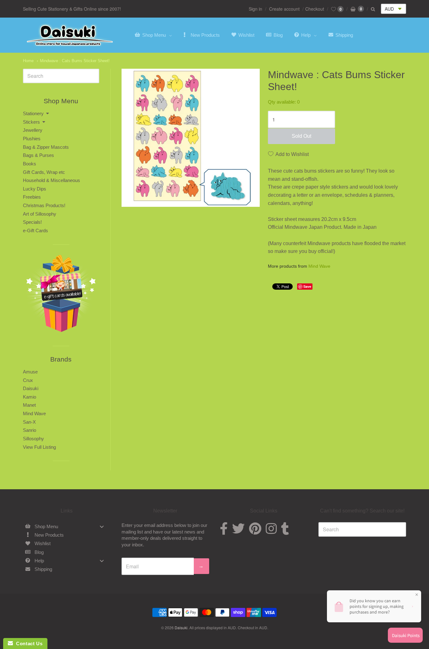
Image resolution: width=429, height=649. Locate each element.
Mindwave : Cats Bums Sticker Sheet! (75, 60)
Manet (29, 405)
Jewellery (32, 130)
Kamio (29, 397)
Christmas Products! (44, 205)
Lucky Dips (34, 188)
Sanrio (29, 430)
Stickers (31, 122)
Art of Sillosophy (39, 214)
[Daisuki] (70, 35)
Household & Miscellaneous (51, 180)
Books (29, 163)
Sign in (255, 9)
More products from (299, 266)
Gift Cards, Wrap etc (44, 172)
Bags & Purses (38, 155)
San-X (29, 422)
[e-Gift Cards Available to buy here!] (61, 295)
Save (307, 286)
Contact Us (27, 643)
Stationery (33, 113)
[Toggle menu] (102, 526)
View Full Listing (39, 447)
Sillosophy (33, 438)
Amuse (30, 371)
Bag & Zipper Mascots (46, 147)
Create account (284, 9)
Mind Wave (319, 266)
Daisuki (30, 388)
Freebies (32, 197)
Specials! (32, 222)
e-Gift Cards (35, 230)
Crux (28, 380)
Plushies (32, 138)
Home (28, 60)
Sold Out (301, 136)
